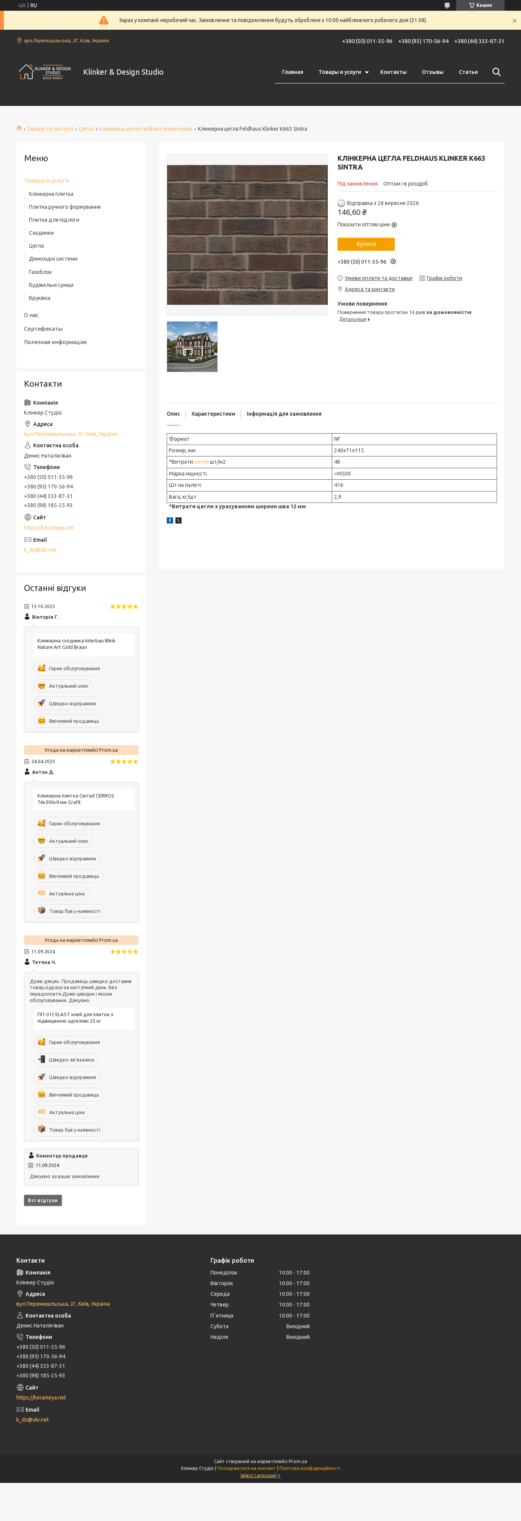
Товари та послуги (50, 129)
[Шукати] (495, 72)
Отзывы (433, 72)
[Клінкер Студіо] (45, 72)
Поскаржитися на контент (246, 1468)
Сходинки (41, 233)
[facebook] (170, 522)
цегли (201, 462)
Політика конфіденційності (310, 1468)
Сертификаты (43, 328)
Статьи (468, 72)
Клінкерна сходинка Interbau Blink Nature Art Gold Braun (76, 644)
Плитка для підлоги (54, 220)
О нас (31, 315)
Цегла (86, 129)
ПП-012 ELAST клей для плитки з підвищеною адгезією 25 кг (75, 1017)
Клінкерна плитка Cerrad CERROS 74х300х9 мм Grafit (75, 799)
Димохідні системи (53, 259)
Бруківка (39, 298)
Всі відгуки (43, 1200)
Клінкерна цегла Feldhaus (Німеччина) (145, 129)
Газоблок (40, 272)
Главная (292, 72)
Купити (366, 244)
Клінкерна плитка (51, 194)
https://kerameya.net (49, 528)
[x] (178, 522)
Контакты (393, 72)
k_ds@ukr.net (40, 550)
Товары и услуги (339, 72)
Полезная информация (55, 342)
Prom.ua (298, 1461)
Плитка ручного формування (65, 207)
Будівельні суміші (51, 285)
